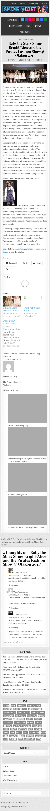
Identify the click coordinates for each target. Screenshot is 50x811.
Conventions (12, 20)
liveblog (38, 729)
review (21, 736)
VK (34, 354)
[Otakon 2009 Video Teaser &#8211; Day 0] (13, 333)
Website (7, 385)
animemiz (17, 572)
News (28, 26)
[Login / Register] (45, 19)
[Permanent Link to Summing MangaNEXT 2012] (27, 492)
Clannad (41, 715)
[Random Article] (41, 19)
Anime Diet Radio (34, 705)
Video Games (25, 32)
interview (22, 729)
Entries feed (8, 771)
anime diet (22, 705)
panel (6, 736)
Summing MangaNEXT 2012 (20, 495)
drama (38, 722)
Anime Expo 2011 (24, 712)
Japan (30, 729)
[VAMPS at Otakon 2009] (33, 301)
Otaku (43, 732)
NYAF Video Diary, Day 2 (19, 426)
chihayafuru (20, 715)
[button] (25, 73)
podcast (13, 736)
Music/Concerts (15, 26)
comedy (29, 719)
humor (13, 729)
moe (12, 732)
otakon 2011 (15, 359)
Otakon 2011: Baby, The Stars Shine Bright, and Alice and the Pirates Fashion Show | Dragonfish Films (25, 635)
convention (8, 722)
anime (13, 705)
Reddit (30, 354)
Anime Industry (38, 712)
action (6, 705)
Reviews (38, 26)
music (18, 732)
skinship (13, 739)
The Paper (11, 60)
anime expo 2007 (20, 709)
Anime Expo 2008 (35, 709)
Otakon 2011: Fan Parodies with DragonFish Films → (24, 539)
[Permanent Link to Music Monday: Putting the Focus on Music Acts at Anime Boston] (27, 456)
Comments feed (10, 775)
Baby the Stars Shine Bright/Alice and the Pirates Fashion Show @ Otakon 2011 (25, 49)
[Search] (37, 19)
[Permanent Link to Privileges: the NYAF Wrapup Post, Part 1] (27, 525)
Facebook (23, 354)
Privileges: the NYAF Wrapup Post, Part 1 (26, 528)
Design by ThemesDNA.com (13, 807)
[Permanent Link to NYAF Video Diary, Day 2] (27, 423)
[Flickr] (30, 19)
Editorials (8, 725)
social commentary (26, 739)
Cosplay (30, 722)
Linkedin (7, 356)
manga (6, 732)
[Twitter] (22, 19)
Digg (38, 354)
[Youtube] (34, 19)
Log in (5, 766)
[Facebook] (26, 19)
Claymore (7, 719)
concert (38, 719)
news (25, 732)
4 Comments (37, 60)
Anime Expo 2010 (10, 712)
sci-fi (6, 739)
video (39, 739)
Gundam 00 (36, 725)
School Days (41, 736)
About (22, 3)
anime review (8, 715)
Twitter (13, 354)
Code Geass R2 (18, 719)
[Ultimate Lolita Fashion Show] (12, 301)
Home (14, 3)
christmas (32, 715)
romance (30, 736)
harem (6, 729)
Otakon (30, 39)
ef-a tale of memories (22, 725)
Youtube (20, 249)
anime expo (8, 709)
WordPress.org (10, 780)
